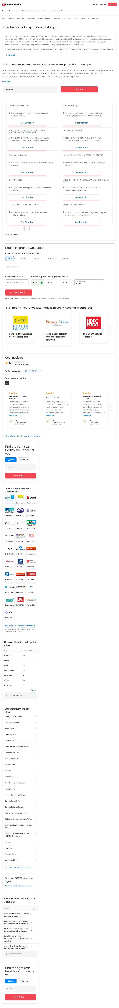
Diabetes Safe (10, 734)
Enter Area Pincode (15, 282)
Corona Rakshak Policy (14, 807)
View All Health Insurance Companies (19, 625)
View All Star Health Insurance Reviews (22, 436)
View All (33, 690)
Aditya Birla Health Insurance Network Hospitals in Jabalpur (16, 947)
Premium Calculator (62, 18)
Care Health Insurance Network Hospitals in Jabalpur (16, 915)
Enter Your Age (13, 267)
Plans (11, 18)
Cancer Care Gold (12, 753)
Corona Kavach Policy (13, 801)
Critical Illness (44, 18)
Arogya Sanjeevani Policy (15, 795)
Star (4, 18)
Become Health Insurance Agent (18, 886)
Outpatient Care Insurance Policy (18, 819)
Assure (7, 842)
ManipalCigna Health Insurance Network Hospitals (56, 336)
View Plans (18, 475)
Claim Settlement (81, 18)
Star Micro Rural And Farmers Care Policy (18, 826)
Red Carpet (9, 728)
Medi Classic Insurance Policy (16, 747)
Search (79, 89)
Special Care (10, 765)
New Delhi (8, 675)
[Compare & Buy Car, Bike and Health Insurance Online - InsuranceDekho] (12, 5)
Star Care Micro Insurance (15, 783)
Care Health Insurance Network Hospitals (20, 335)
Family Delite (10, 789)
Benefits (20, 18)
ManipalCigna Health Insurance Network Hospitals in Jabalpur (17, 922)
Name (9, 467)
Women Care (10, 854)
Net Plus (8, 771)
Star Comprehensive (13, 722)
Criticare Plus (10, 777)
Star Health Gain (11, 759)
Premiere (8, 848)
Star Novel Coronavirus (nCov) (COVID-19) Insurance (17, 834)
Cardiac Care (10, 741)
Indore (6, 660)
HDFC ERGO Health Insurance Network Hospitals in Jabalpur (16, 930)
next (27, 228)
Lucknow (7, 685)
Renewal (31, 18)
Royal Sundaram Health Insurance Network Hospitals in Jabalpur (16, 938)
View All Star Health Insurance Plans (18, 868)
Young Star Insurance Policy (16, 813)
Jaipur (6, 680)
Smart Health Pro (11, 860)
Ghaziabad (8, 655)
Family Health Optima (13, 716)
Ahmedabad (9, 670)
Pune (6, 665)
